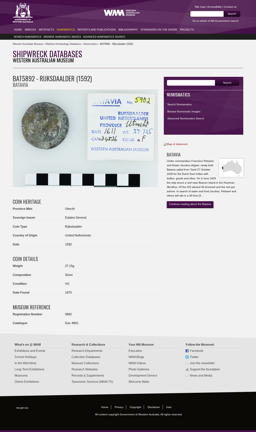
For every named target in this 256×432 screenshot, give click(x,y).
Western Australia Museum (23, 13)
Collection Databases (86, 357)
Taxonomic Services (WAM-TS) (92, 381)
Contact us (230, 6)
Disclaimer (153, 406)
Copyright (135, 406)
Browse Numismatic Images (62, 36)
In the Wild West (25, 363)
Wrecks (30, 29)
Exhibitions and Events (30, 350)
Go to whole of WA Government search (215, 20)
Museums (21, 375)
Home (18, 29)
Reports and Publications (97, 29)
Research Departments (87, 350)
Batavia (174, 154)
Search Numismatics (28, 36)
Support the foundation (205, 369)
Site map (200, 6)
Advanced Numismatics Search (104, 36)
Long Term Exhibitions (29, 369)
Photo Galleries (139, 369)
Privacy (119, 406)
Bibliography (128, 29)
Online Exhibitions (27, 381)
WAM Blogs (136, 357)
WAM (28, 44)
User (169, 406)
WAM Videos (137, 363)
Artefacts (46, 29)
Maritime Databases (63, 44)
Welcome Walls (139, 381)
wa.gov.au (22, 407)
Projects (187, 29)
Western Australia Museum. (121, 13)
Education (135, 350)
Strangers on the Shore (159, 29)
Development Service (143, 375)
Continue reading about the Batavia (190, 204)
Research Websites (85, 369)
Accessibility (214, 6)
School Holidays (26, 357)
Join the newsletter (202, 363)
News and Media (201, 375)
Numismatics (66, 29)
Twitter (194, 357)
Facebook (196, 350)
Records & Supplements (88, 375)
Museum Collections (85, 363)
